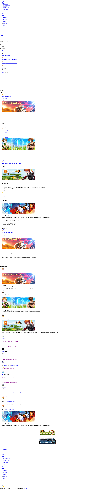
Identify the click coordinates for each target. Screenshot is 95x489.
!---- (5, 137)
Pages (2, 38)
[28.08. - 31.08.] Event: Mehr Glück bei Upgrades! (9, 59)
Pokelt (3, 374)
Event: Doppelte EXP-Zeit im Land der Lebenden (9, 63)
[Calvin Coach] (3, 385)
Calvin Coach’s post (5, 352)
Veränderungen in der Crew (14, 352)
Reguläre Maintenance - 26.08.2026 (8, 232)
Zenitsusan (3, 64)
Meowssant (3, 50)
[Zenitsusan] (3, 293)
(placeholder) (4, 481)
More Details (24, 488)
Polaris (3, 338)
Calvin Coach (4, 387)
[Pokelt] (3, 362)
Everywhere (1, 35)
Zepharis (3, 351)
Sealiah (4, 97)
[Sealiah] (3, 269)
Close (26, 488)
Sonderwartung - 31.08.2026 (6, 55)
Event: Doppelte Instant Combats (8, 194)
